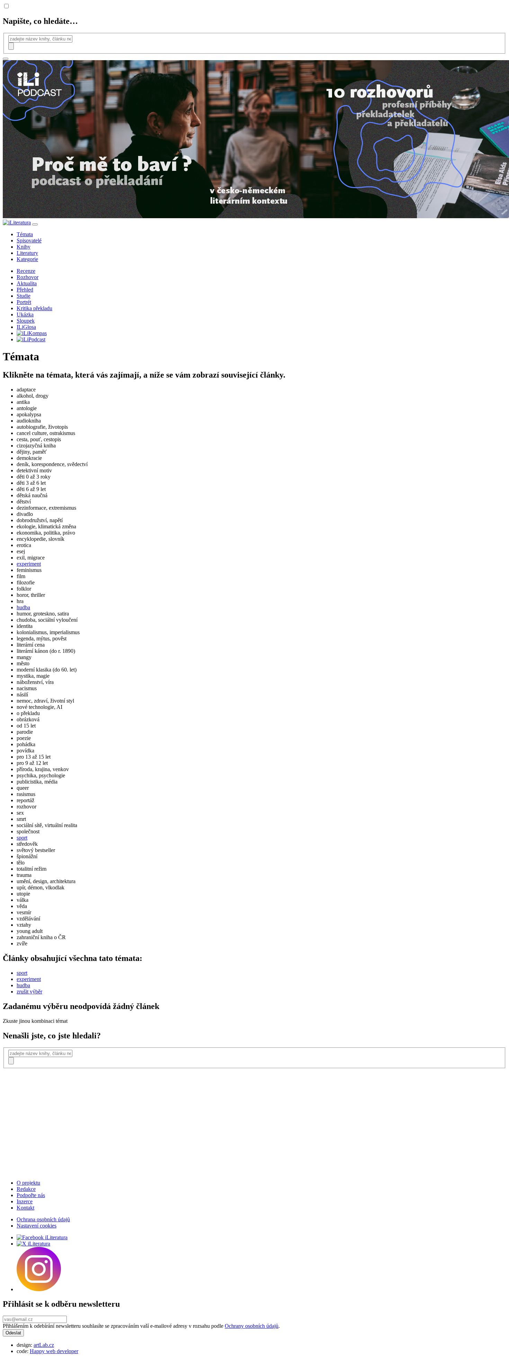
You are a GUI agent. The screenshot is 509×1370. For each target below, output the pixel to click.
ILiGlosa (26, 327)
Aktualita (27, 283)
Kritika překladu (34, 308)
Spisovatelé (29, 240)
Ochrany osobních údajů (251, 1326)
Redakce (26, 1189)
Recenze (26, 271)
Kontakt (25, 1208)
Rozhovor (27, 277)
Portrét (24, 302)
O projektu (28, 1183)
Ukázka (25, 314)
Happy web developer (54, 1351)
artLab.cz (44, 1345)
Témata (25, 234)
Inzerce (25, 1201)
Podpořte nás (31, 1195)
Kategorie (27, 259)
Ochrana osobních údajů (43, 1219)
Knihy (23, 247)
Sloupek (26, 321)
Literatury (27, 253)
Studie (23, 296)
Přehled (25, 290)
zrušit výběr (29, 991)
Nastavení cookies (36, 1226)
